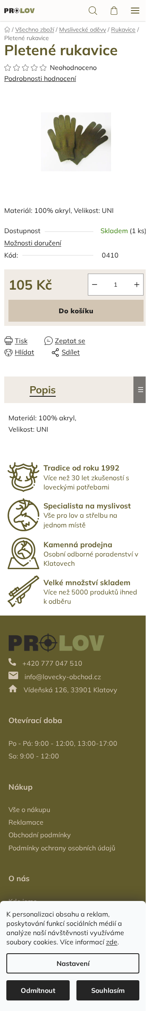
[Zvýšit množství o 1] (136, 284)
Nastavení (73, 963)
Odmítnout (38, 990)
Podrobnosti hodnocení (40, 78)
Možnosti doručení (32, 243)
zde (111, 942)
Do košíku (76, 311)
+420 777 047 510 (52, 663)
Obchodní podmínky (39, 835)
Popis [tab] (43, 389)
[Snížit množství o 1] (94, 284)
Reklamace (25, 822)
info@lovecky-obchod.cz (62, 676)
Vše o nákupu (29, 809)
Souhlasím (108, 990)
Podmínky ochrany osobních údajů (61, 848)
